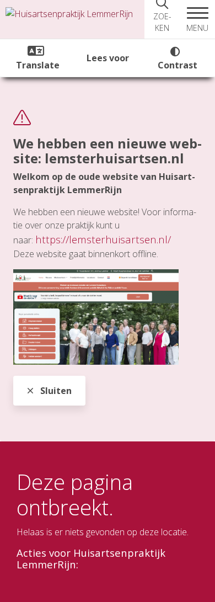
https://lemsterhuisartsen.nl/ (103, 239)
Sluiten (55, 391)
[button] (197, 19)
